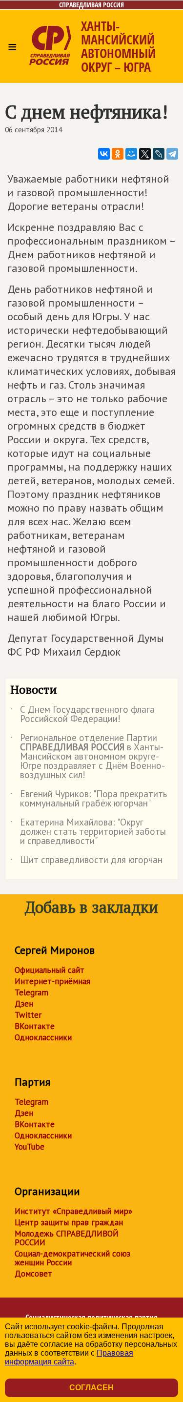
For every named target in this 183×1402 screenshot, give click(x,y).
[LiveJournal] (158, 154)
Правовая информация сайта (69, 1357)
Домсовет (33, 1273)
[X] (145, 154)
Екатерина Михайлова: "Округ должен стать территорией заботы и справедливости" (88, 832)
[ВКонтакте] (104, 154)
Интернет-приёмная (52, 981)
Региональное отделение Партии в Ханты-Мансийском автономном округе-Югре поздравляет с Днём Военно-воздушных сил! (87, 757)
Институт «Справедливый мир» (73, 1211)
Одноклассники (43, 1037)
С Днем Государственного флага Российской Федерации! (82, 714)
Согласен (91, 1387)
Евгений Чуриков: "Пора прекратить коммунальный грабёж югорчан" (88, 799)
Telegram (31, 992)
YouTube (29, 1146)
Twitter (28, 1014)
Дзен (24, 1003)
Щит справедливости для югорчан (86, 861)
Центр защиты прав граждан (69, 1222)
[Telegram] (172, 154)
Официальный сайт (49, 970)
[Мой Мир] (131, 154)
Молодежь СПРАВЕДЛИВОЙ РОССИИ (67, 1238)
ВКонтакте (35, 1026)
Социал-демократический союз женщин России (72, 1258)
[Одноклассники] (117, 154)
